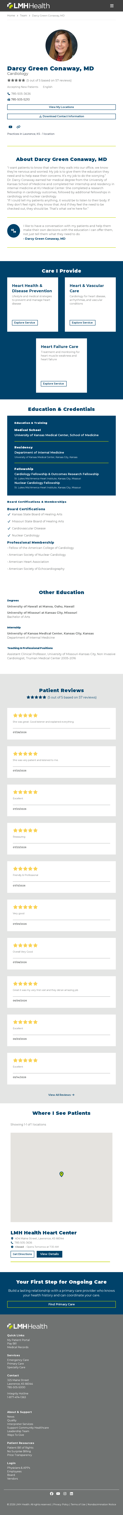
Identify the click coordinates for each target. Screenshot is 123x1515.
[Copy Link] (18, 127)
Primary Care (15, 1363)
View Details (49, 1254)
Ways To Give (15, 1434)
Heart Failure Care (59, 346)
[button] (61, 1174)
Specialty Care (16, 1367)
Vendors (12, 1478)
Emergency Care (18, 1360)
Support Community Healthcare (28, 1427)
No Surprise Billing (19, 1451)
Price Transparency (19, 1455)
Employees (14, 1471)
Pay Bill (12, 1343)
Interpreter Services (20, 1424)
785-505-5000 (16, 1387)
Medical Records (17, 1347)
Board (11, 1475)
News (10, 1416)
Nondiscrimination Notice (102, 1504)
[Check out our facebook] (51, 1494)
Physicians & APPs (18, 1467)
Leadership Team (18, 1431)
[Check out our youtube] (58, 1494)
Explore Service (24, 322)
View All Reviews (59, 1094)
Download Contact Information (63, 116)
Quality (11, 1420)
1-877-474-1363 (16, 1397)
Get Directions (22, 1254)
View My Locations (61, 107)
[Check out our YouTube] (10, 127)
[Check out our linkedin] (71, 1494)
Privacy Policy (61, 1504)
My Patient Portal (18, 1340)
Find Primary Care (61, 1304)
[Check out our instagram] (65, 1494)
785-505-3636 (23, 1242)
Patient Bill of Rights (20, 1447)
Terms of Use (78, 1504)
